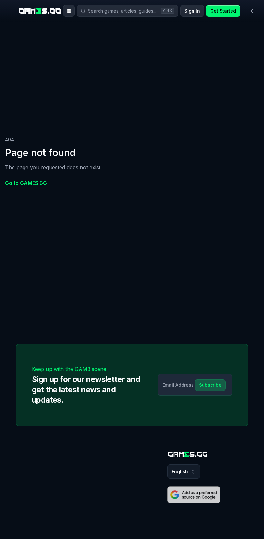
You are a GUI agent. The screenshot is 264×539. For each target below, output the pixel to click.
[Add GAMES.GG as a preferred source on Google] (193, 494)
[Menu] (10, 11)
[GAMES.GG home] (39, 11)
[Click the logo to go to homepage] (187, 454)
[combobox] (69, 11)
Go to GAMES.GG (26, 183)
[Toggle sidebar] (252, 11)
